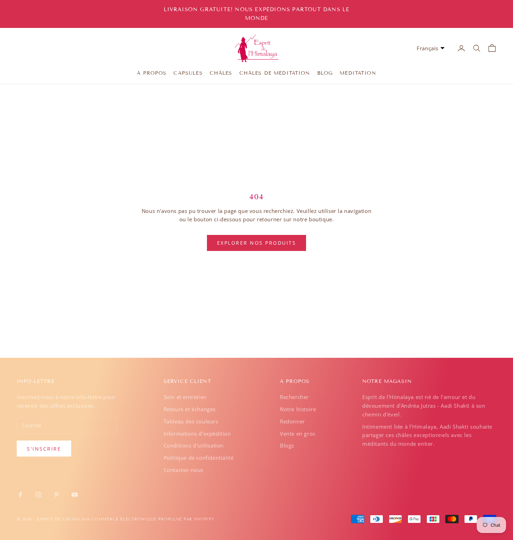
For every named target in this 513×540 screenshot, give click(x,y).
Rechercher (294, 396)
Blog (325, 73)
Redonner (292, 421)
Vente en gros (297, 433)
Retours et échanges (190, 409)
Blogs (287, 445)
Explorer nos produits (256, 242)
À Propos (151, 73)
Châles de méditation (274, 73)
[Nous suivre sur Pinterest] (56, 494)
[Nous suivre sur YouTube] (74, 494)
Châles (221, 73)
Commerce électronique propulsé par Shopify (152, 519)
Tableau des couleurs (191, 421)
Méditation (358, 73)
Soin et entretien (185, 396)
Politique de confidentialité (199, 457)
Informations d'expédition (197, 433)
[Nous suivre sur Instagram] (38, 494)
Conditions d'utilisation (194, 445)
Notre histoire (298, 409)
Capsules (187, 73)
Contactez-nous (183, 469)
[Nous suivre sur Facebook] (20, 494)
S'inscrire (44, 448)
